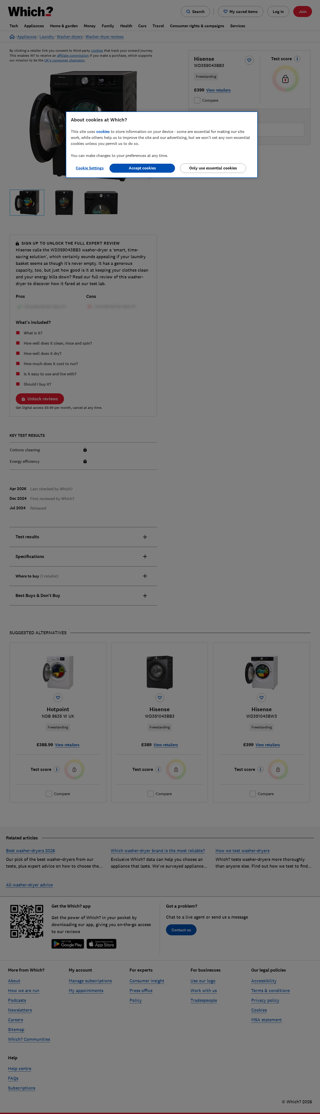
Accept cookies (142, 168)
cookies (103, 131)
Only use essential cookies (213, 168)
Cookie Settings (90, 168)
